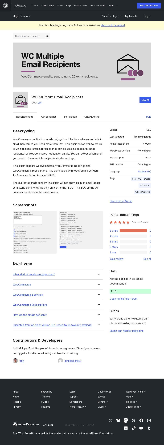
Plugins (45, 401)
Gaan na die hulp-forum (123, 298)
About (16, 391)
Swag (102, 406)
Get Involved (104, 391)
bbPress (132, 401)
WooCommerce (22, 284)
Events (101, 396)
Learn (72, 391)
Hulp (148, 116)
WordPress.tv (78, 406)
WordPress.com (135, 391)
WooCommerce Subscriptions (30, 304)
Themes (45, 396)
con (40, 102)
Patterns (45, 406)
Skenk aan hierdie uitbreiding (127, 330)
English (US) (144, 171)
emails (147, 179)
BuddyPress (134, 406)
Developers (76, 401)
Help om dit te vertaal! (113, 25)
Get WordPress (149, 5)
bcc (134, 179)
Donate (103, 401)
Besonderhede (24, 116)
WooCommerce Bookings (28, 294)
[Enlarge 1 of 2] (52, 215)
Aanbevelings (49, 116)
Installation (70, 116)
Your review (116, 258)
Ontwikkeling (91, 116)
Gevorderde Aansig (121, 201)
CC (139, 179)
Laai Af (145, 100)
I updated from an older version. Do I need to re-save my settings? (52, 325)
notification (144, 185)
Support (74, 396)
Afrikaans (48, 424)
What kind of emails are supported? (34, 274)
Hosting (17, 401)
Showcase (46, 391)
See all (147, 258)
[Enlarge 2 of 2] (98, 215)
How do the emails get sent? (30, 314)
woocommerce (142, 192)
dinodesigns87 (73, 360)
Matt (130, 396)
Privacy (17, 406)
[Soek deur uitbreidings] (47, 36)
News (16, 396)
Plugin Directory (21, 16)
